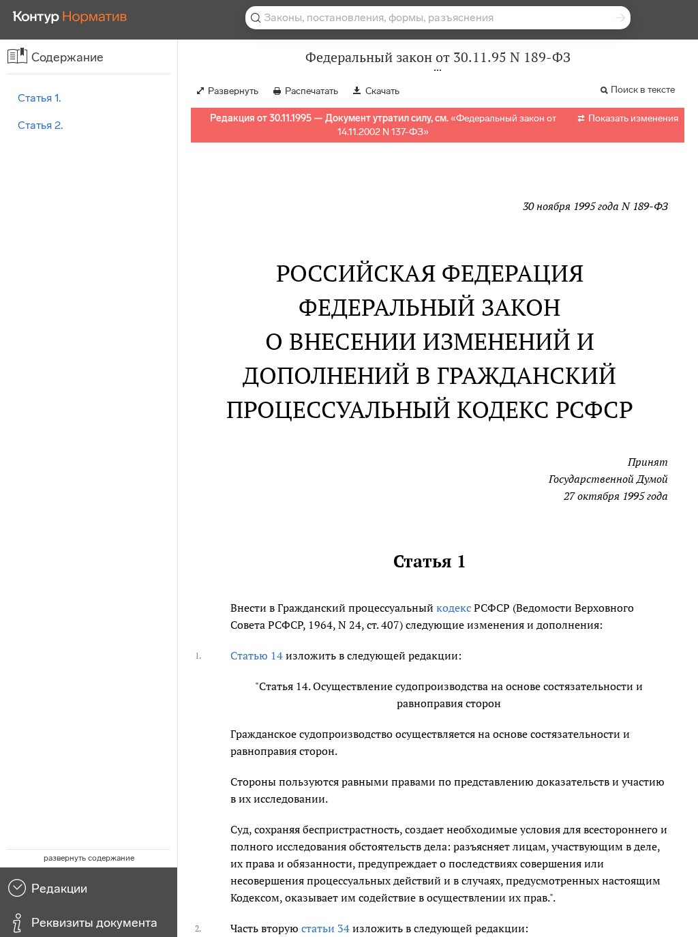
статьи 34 (325, 928)
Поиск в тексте (643, 89)
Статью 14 (256, 655)
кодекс (453, 607)
